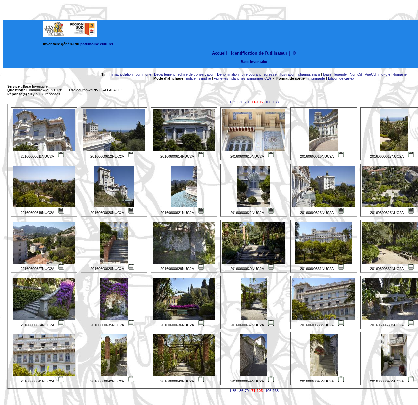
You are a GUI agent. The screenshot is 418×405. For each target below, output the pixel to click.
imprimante (316, 78)
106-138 (272, 102)
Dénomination (228, 74)
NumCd (356, 74)
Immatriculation (121, 74)
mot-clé (384, 74)
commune (143, 74)
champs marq (309, 74)
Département (164, 74)
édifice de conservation (196, 74)
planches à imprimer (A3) (251, 78)
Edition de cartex (341, 78)
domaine (400, 74)
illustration (287, 74)
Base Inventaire (254, 62)
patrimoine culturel (96, 44)
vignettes (221, 78)
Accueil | (221, 53)
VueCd (370, 74)
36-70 (244, 102)
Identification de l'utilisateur (259, 53)
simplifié (205, 78)
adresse (270, 74)
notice (191, 78)
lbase (327, 74)
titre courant (251, 74)
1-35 (232, 102)
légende (340, 74)
